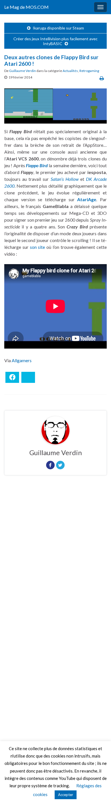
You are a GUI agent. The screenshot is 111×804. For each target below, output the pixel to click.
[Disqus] (55, 557)
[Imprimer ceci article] (102, 78)
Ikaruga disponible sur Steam (58, 28)
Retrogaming (89, 71)
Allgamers (22, 360)
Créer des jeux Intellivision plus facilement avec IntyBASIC (55, 41)
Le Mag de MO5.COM (26, 7)
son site (37, 247)
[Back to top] (98, 791)
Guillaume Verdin (22, 71)
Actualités (70, 71)
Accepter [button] (65, 794)
